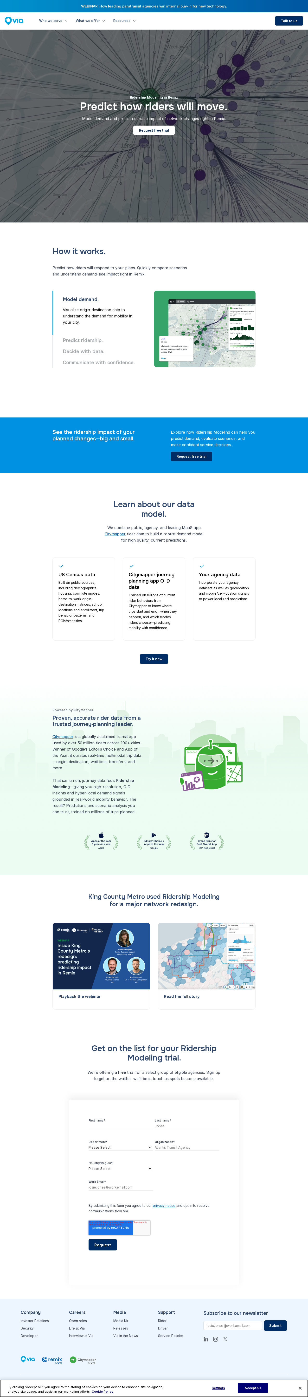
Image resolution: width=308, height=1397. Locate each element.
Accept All (253, 1388)
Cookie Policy (102, 1392)
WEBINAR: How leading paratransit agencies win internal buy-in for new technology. (154, 6)
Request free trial (154, 130)
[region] (154, 1388)
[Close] (300, 1388)
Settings (218, 1388)
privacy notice (164, 1205)
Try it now (154, 659)
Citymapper (115, 533)
